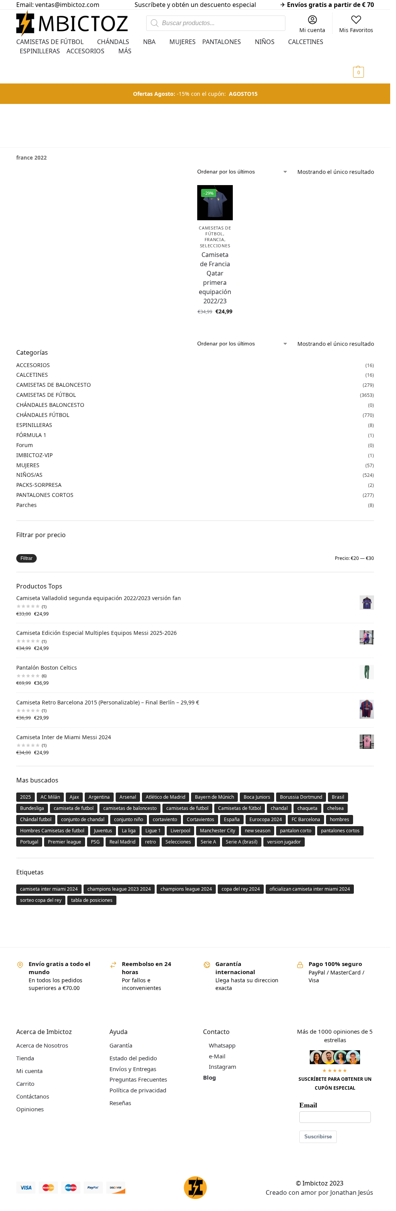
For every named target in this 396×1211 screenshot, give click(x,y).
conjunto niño (128, 819)
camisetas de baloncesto (130, 808)
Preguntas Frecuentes (138, 1079)
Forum (24, 445)
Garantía (120, 1045)
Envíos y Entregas (132, 1069)
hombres (339, 819)
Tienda (25, 1058)
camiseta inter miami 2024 (49, 889)
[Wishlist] (221, 196)
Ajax (74, 797)
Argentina (99, 797)
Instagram (222, 1066)
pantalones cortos (340, 830)
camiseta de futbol (74, 808)
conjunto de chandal (82, 819)
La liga (129, 830)
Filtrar (26, 558)
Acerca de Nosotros (42, 1045)
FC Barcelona (306, 819)
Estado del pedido (133, 1058)
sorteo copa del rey (40, 900)
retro (150, 842)
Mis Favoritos (356, 30)
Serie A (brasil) (242, 842)
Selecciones (215, 245)
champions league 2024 (186, 889)
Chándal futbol (35, 819)
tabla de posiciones (92, 900)
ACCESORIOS (33, 365)
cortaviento (165, 819)
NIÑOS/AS (29, 474)
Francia (214, 239)
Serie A (208, 842)
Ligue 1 (153, 830)
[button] (362, 60)
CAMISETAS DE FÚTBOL (215, 230)
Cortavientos (200, 819)
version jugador (284, 842)
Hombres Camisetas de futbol (52, 830)
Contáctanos (32, 1096)
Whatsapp (222, 1045)
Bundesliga (32, 808)
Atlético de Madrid (165, 797)
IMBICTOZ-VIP (34, 455)
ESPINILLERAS (34, 425)
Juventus (103, 830)
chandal (279, 808)
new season (257, 830)
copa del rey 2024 (241, 889)
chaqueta (307, 808)
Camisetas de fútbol (239, 808)
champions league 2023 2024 (119, 889)
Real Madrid (122, 842)
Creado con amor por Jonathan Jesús (319, 1192)
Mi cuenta (312, 30)
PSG (95, 842)
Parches (26, 505)
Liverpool (180, 830)
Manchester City (217, 830)
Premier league (64, 842)
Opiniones (30, 1109)
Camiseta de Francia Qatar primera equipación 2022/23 (215, 277)
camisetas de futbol (187, 808)
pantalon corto (295, 830)
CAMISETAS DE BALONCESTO (53, 384)
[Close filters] (18, 173)
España (232, 819)
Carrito (25, 1083)
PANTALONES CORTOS (44, 494)
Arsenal (127, 797)
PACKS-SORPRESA (38, 484)
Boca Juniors (257, 797)
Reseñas (120, 1103)
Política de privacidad (137, 1090)
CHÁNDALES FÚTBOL (42, 414)
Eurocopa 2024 (265, 819)
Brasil (338, 797)
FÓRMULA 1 (31, 435)
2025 (25, 797)
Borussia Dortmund (301, 797)
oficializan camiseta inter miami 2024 (310, 889)
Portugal (29, 842)
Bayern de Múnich (214, 797)
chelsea (335, 808)
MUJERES (27, 465)
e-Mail (217, 1056)
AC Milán (50, 797)
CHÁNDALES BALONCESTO (50, 404)
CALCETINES (32, 374)
